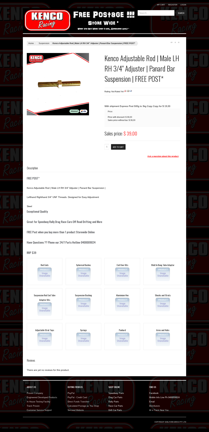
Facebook (154, 393)
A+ (171, 42)
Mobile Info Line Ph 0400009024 (164, 397)
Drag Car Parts (115, 397)
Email (152, 401)
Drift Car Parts (115, 410)
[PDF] (125, 91)
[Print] (128, 91)
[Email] (130, 91)
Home (31, 43)
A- (179, 42)
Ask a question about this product (163, 156)
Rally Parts (113, 401)
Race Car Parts (115, 406)
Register (172, 5)
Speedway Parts (116, 393)
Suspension (44, 43)
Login (183, 5)
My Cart (161, 5)
